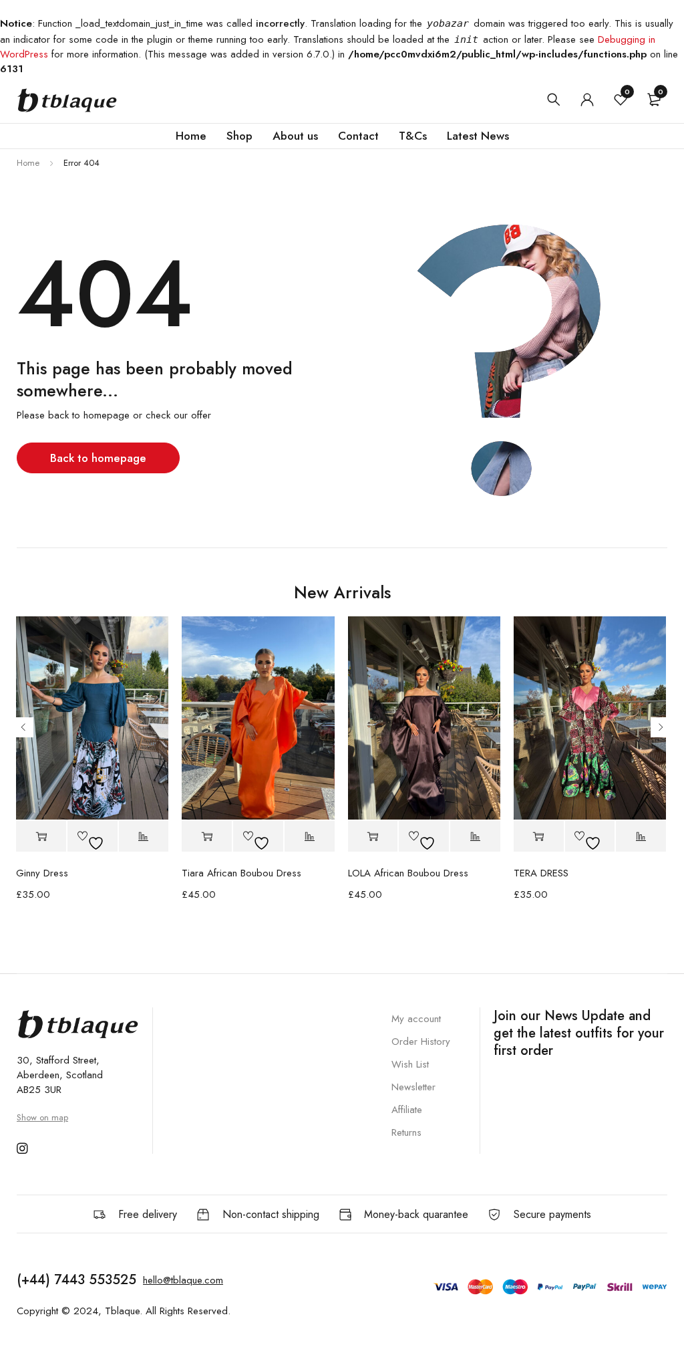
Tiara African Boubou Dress (241, 873)
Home (28, 162)
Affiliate (406, 1109)
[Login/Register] (587, 100)
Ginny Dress (42, 873)
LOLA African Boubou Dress (408, 873)
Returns (406, 1132)
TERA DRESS (541, 873)
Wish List (410, 1064)
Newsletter (413, 1087)
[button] (41, 836)
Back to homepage (98, 458)
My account (416, 1018)
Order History (420, 1041)
